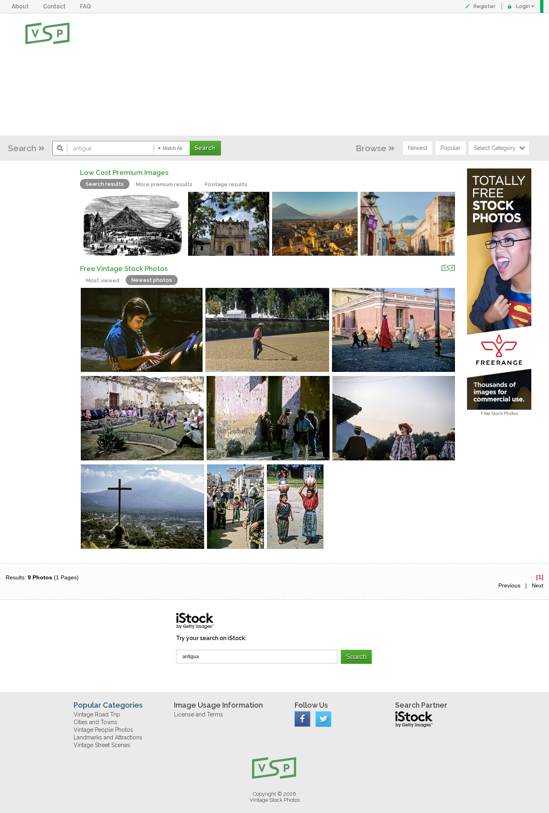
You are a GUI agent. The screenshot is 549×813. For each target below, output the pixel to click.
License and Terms (198, 714)
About (21, 6)
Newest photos (151, 280)
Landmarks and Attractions (108, 737)
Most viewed (102, 280)
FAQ (86, 6)
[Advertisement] (301, 74)
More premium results (164, 184)
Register (484, 6)
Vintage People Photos (103, 730)
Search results (105, 184)
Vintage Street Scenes (102, 745)
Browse (371, 148)
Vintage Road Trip (97, 714)
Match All (172, 148)
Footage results (226, 184)
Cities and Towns (95, 722)
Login (523, 6)
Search (22, 148)
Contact (55, 6)
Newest (417, 148)
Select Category (495, 148)
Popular (450, 148)
